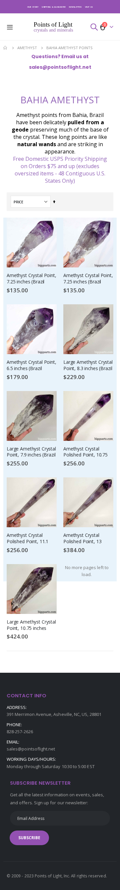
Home (5, 48)
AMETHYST (27, 47)
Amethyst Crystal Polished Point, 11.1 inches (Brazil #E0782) (30, 538)
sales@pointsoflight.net (31, 749)
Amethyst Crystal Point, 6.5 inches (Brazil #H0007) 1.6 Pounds (31, 365)
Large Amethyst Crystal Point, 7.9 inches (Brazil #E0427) (31, 452)
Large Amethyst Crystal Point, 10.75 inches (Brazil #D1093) (31, 625)
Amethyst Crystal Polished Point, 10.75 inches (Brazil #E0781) (86, 452)
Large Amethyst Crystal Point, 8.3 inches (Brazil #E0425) (88, 365)
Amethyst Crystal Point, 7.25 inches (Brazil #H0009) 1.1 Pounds (31, 278)
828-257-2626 (20, 732)
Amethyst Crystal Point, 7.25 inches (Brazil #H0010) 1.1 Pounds (88, 278)
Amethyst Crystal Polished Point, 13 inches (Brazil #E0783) (86, 538)
